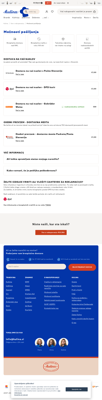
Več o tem (20, 74)
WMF (27, 282)
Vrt (7, 294)
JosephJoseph (30, 298)
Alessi (27, 286)
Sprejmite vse (76, 389)
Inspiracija (77, 18)
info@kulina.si (15, 339)
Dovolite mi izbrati (21, 395)
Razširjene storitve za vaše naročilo (55, 287)
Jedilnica (9, 286)
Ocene (74, 282)
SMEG (27, 290)
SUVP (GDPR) (49, 304)
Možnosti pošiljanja (52, 296)
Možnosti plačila (51, 292)
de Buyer (28, 306)
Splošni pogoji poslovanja (54, 300)
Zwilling (28, 302)
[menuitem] (7, 18)
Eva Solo (28, 310)
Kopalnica (10, 298)
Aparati (9, 290)
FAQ (73, 294)
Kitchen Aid (30, 294)
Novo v (87, 18)
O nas (74, 323)
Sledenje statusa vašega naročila (81, 310)
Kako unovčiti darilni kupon (83, 319)
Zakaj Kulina (77, 315)
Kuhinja (9, 282)
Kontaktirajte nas (51, 308)
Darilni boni (76, 286)
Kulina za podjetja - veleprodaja (80, 299)
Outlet (8, 310)
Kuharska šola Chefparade (82, 304)
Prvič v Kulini (77, 290)
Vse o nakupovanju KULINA (53, 232)
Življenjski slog (12, 302)
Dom (8, 306)
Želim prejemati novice (82, 267)
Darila (95, 18)
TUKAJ (48, 205)
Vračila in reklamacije (53, 282)
